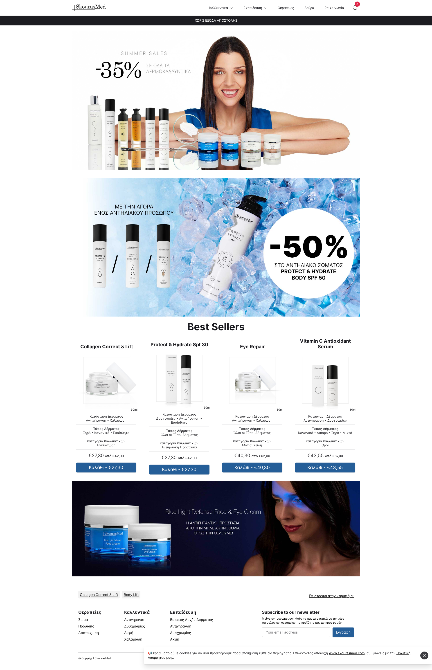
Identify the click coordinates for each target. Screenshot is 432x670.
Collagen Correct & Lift (99, 595)
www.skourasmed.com (347, 653)
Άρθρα (309, 8)
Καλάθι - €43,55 (325, 467)
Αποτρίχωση (88, 633)
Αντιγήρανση (134, 620)
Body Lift (131, 595)
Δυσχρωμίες (134, 626)
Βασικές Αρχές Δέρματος (191, 620)
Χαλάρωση (133, 639)
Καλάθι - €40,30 (252, 467)
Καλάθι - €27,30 (106, 467)
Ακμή (128, 633)
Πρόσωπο (86, 626)
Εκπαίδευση (252, 8)
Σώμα (83, 620)
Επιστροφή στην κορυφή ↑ (331, 596)
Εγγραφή (343, 632)
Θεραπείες (286, 8)
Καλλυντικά (218, 8)
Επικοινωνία (334, 8)
